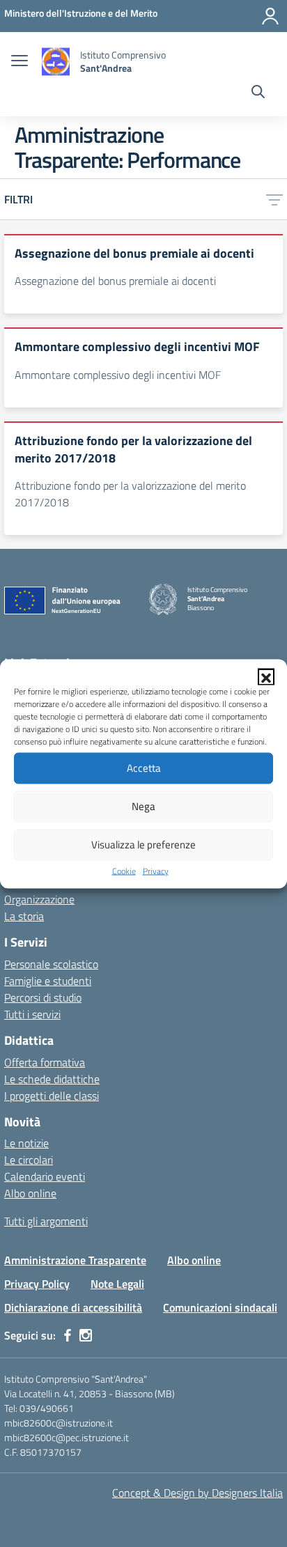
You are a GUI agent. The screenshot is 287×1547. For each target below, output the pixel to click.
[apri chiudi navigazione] (19, 62)
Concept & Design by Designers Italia (197, 1492)
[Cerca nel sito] (258, 93)
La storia (24, 916)
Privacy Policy (37, 1283)
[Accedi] (270, 16)
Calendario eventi (44, 1176)
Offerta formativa (44, 1062)
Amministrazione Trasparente (75, 1260)
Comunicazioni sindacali (220, 1307)
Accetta (144, 768)
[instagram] (85, 1335)
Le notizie (26, 1143)
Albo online (30, 1193)
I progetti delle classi (51, 1095)
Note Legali (117, 1283)
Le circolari (28, 1159)
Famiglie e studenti (47, 980)
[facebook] (67, 1335)
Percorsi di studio (43, 997)
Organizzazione (39, 899)
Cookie (124, 870)
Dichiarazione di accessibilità (73, 1307)
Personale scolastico (51, 964)
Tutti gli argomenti (46, 1221)
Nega (143, 806)
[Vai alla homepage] (56, 61)
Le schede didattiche (52, 1079)
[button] (266, 676)
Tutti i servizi (32, 1014)
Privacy (156, 870)
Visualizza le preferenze (143, 845)
